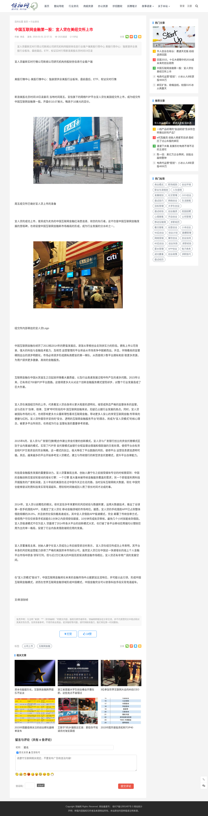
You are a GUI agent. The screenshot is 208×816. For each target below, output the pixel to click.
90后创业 (159, 232)
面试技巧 (159, 200)
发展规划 (159, 195)
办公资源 (103, 6)
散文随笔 (159, 227)
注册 (189, 6)
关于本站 (163, 6)
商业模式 (159, 184)
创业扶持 (186, 238)
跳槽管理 (186, 232)
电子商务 (186, 248)
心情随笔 (159, 216)
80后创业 (159, 243)
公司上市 (28, 646)
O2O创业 (186, 195)
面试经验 (159, 211)
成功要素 (159, 254)
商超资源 (88, 6)
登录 (182, 6)
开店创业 (172, 216)
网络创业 (172, 200)
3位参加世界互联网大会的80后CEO (120, 689)
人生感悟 (177, 190)
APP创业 (172, 248)
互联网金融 (44, 646)
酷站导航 (59, 6)
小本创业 (186, 227)
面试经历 (159, 259)
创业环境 (186, 184)
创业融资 (172, 211)
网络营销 (159, 238)
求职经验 (186, 243)
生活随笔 (186, 200)
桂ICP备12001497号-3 (123, 806)
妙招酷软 (117, 6)
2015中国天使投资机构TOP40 (117, 727)
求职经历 (175, 222)
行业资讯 (73, 6)
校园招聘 (186, 211)
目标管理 (159, 206)
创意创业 (172, 227)
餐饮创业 (172, 238)
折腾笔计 (132, 6)
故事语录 (147, 6)
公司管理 (186, 216)
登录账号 (35, 752)
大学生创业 (174, 206)
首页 (46, 6)
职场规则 (172, 184)
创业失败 (173, 243)
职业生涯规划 (161, 190)
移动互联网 (160, 222)
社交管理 (172, 195)
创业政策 (172, 254)
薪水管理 (159, 248)
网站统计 (138, 806)
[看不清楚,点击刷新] (41, 785)
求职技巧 (186, 254)
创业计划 (173, 232)
